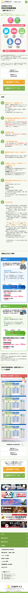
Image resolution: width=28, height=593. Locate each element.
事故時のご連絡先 (5, 558)
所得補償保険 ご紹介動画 (6, 564)
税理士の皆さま (4, 538)
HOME (2, 534)
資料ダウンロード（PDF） (14, 88)
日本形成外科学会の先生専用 (7, 549)
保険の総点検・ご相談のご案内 (8, 552)
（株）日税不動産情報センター (7, 575)
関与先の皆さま (4, 541)
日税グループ (6, 571)
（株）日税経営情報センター (7, 578)
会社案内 (3, 545)
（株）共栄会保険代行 (6, 577)
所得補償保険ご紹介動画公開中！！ (14, 444)
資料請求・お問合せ (18, 1)
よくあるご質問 (4, 561)
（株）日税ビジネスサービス (7, 574)
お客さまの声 (4, 567)
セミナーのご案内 (5, 555)
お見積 (13, 71)
